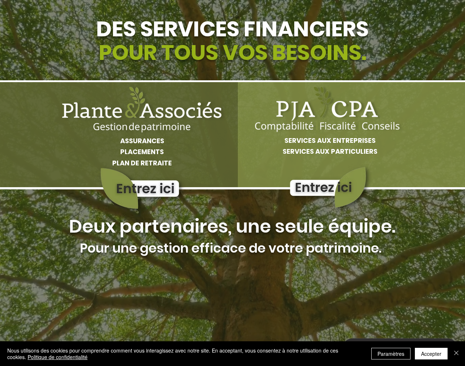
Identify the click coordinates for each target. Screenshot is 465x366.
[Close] (456, 353)
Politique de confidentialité (58, 357)
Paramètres (390, 353)
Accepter (431, 353)
